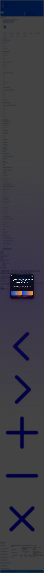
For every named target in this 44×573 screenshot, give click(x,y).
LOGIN (16, 293)
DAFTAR (28, 293)
